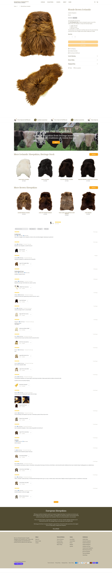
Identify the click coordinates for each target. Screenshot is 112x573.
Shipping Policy (60, 542)
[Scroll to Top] (110, 567)
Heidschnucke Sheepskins (88, 548)
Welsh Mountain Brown (87, 549)
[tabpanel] (56, 366)
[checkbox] (46, 229)
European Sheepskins (21, 561)
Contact (36, 542)
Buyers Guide (38, 541)
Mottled (71, 544)
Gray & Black (72, 541)
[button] (97, 2)
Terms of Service (60, 539)
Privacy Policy (59, 541)
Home (15, 6)
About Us (37, 539)
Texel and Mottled (86, 553)
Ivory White (72, 539)
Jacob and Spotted (86, 551)
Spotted (71, 546)
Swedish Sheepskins (87, 542)
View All (94, 154)
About (56, 142)
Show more (56, 501)
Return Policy (59, 544)
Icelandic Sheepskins (87, 541)
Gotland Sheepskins (87, 544)
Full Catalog (56, 528)
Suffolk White (85, 539)
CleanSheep (85, 555)
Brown (71, 542)
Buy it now (83, 45)
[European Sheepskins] (21, 2)
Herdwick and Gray (86, 546)
